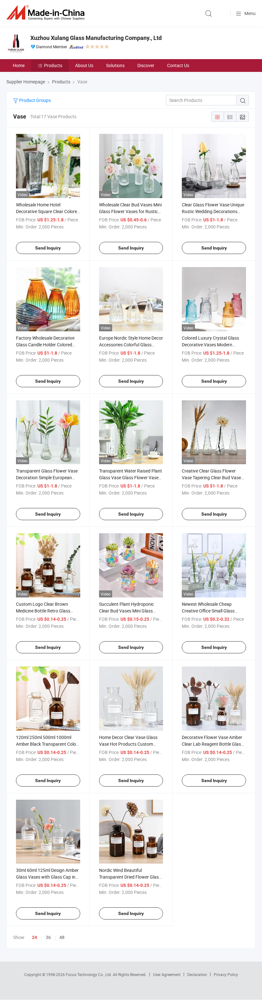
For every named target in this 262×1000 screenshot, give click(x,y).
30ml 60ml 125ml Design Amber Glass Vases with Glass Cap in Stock (47, 877)
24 (34, 937)
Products (53, 65)
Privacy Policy (226, 974)
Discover (145, 65)
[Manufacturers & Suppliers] (46, 12)
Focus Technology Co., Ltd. (89, 974)
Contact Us (178, 65)
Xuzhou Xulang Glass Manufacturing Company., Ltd (96, 38)
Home (19, 65)
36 (48, 937)
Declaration (197, 974)
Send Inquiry (48, 247)
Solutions (115, 65)
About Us (84, 65)
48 (62, 937)
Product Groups (34, 100)
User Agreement (167, 974)
